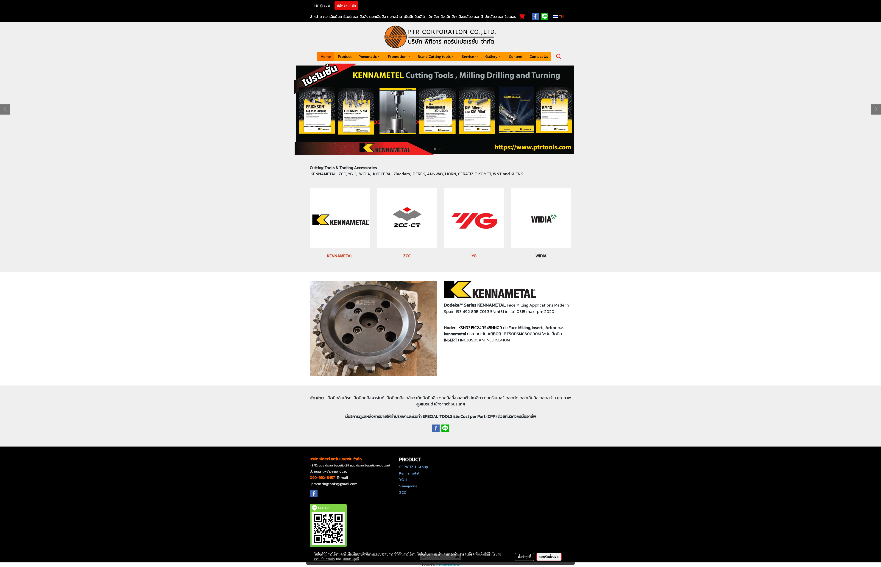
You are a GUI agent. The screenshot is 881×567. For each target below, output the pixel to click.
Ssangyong (408, 486)
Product (344, 56)
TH (561, 16)
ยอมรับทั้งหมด (549, 557)
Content (515, 56)
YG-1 (403, 479)
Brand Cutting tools (435, 56)
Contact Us (539, 56)
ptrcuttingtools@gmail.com (334, 483)
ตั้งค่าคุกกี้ (524, 557)
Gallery (492, 56)
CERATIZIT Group (413, 466)
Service (468, 56)
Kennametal (409, 473)
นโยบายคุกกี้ (351, 559)
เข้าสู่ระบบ (322, 5)
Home (326, 56)
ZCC (402, 492)
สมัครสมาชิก (346, 5)
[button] (559, 56)
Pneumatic (368, 56)
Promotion (397, 56)
